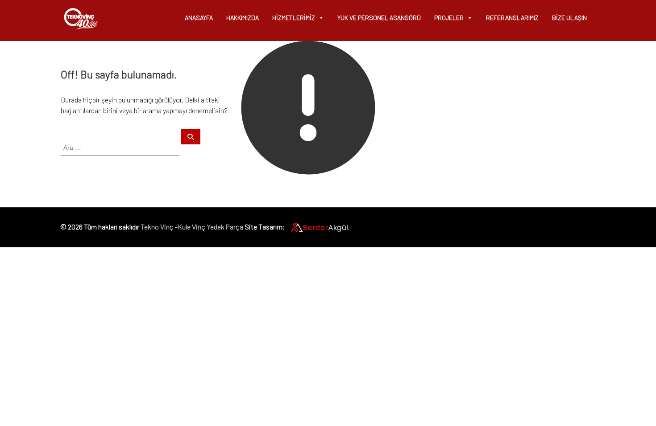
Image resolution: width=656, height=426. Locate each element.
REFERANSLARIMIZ (512, 17)
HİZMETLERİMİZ (293, 17)
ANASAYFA (199, 17)
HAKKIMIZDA (242, 17)
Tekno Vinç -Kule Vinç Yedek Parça (192, 226)
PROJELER (449, 17)
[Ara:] (121, 147)
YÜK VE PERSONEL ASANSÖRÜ (379, 17)
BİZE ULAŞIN (569, 17)
